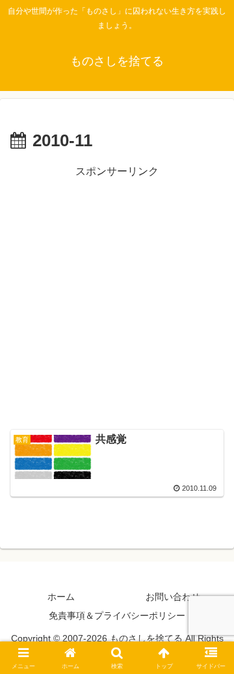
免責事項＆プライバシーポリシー (117, 615)
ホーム (61, 596)
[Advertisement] (117, 298)
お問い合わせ (173, 596)
